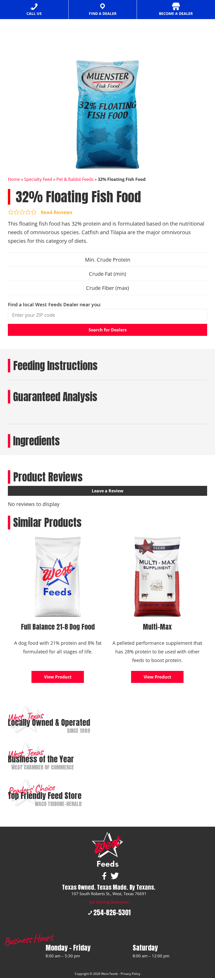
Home (14, 179)
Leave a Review (107, 491)
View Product (58, 677)
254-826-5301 (112, 912)
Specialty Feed (38, 179)
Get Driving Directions (109, 902)
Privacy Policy (130, 973)
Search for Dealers (108, 330)
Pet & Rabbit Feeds (75, 179)
